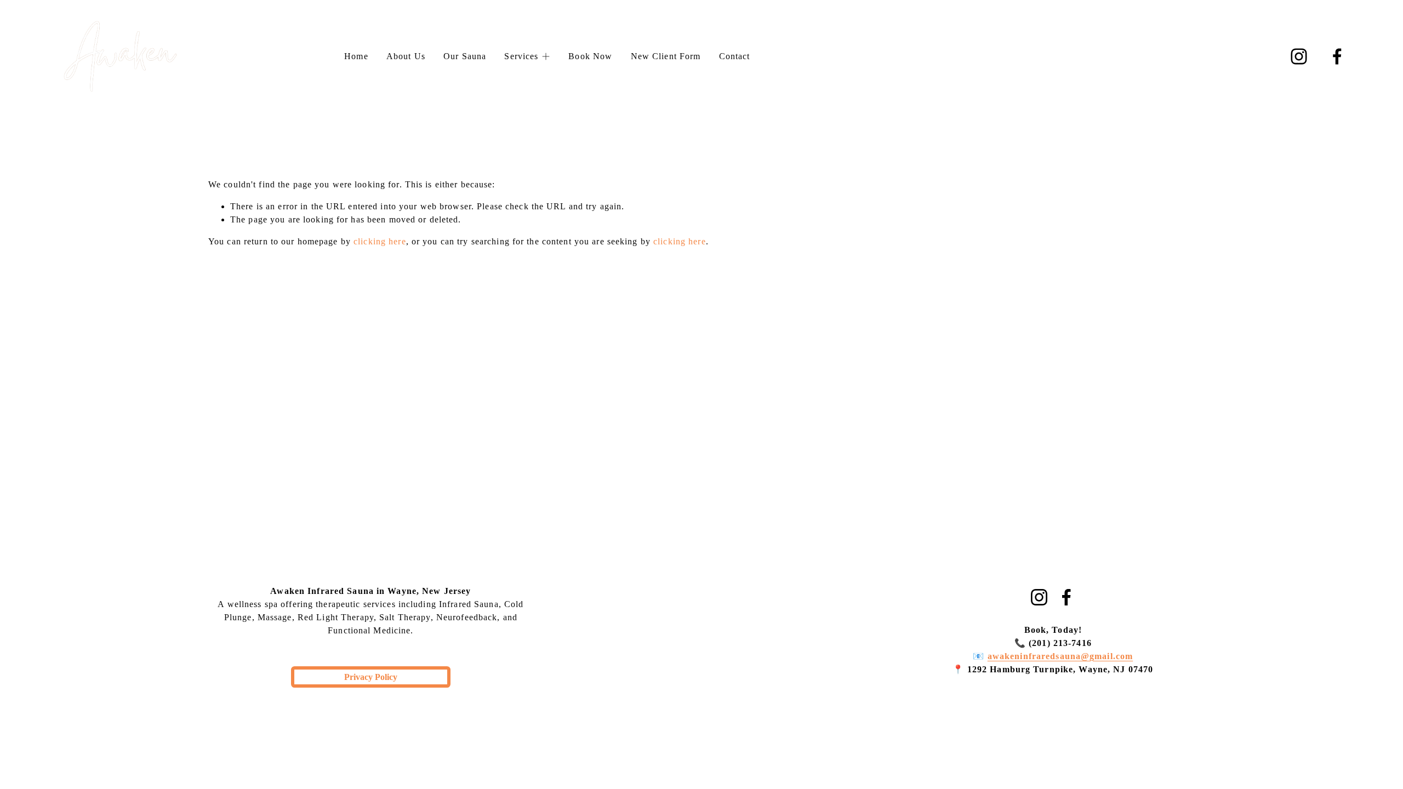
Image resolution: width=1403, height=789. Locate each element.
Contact (734, 56)
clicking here (379, 241)
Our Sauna (464, 56)
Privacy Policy (370, 677)
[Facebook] (1337, 56)
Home (356, 56)
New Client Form (666, 56)
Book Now (590, 56)
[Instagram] (1299, 56)
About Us (405, 56)
